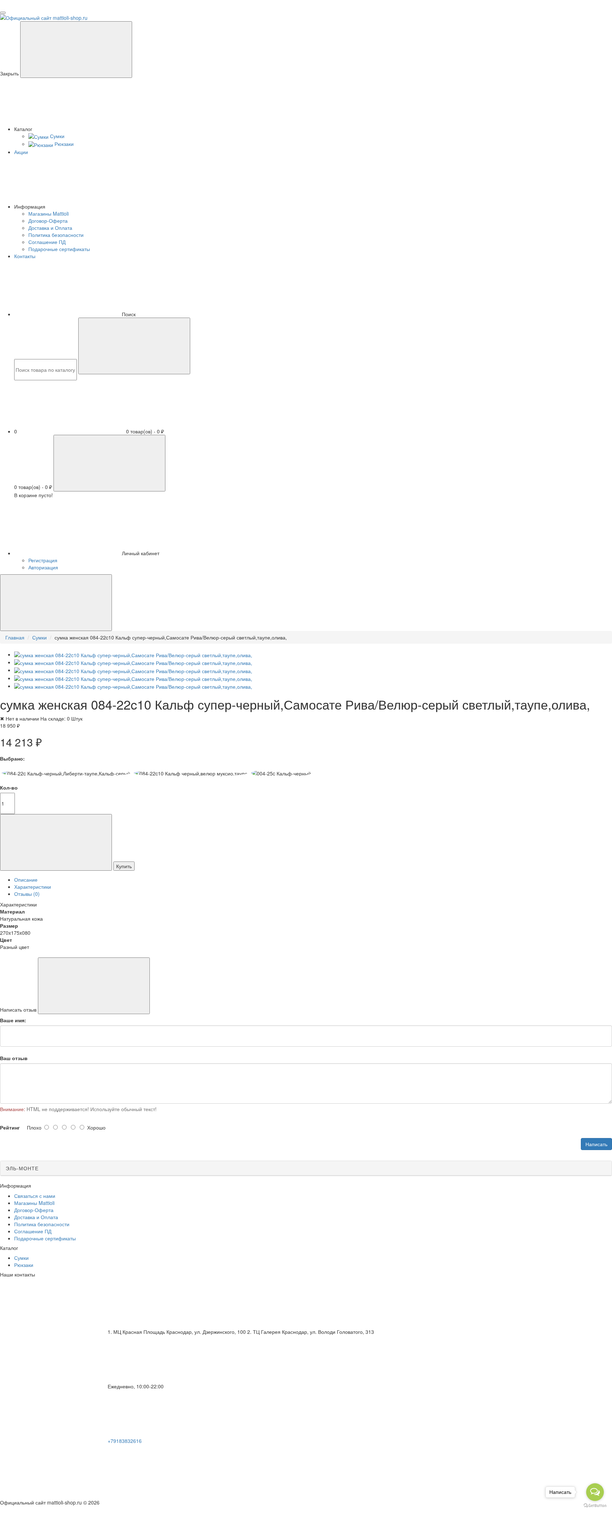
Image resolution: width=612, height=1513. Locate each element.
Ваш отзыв (14, 1058)
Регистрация (42, 560)
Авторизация (43, 567)
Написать (596, 1144)
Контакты (24, 256)
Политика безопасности (56, 234)
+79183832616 (125, 1440)
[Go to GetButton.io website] (595, 1505)
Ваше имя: (13, 1020)
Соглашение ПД (47, 241)
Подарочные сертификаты (59, 248)
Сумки (39, 637)
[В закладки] (56, 842)
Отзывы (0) (27, 893)
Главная (14, 637)
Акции (21, 151)
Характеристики (32, 886)
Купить (124, 866)
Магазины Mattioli (48, 213)
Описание (26, 879)
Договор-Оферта (48, 220)
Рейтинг (10, 1127)
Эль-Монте (22, 1168)
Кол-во (9, 787)
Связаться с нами (34, 1195)
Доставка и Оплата (50, 227)
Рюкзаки (23, 1264)
